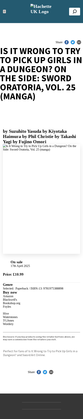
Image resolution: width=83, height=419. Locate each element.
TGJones (8, 320)
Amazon (8, 296)
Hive (6, 313)
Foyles (7, 306)
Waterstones (10, 317)
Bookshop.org (11, 303)
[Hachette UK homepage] (41, 11)
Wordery (8, 324)
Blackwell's (10, 299)
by (22, 131)
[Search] (74, 11)
